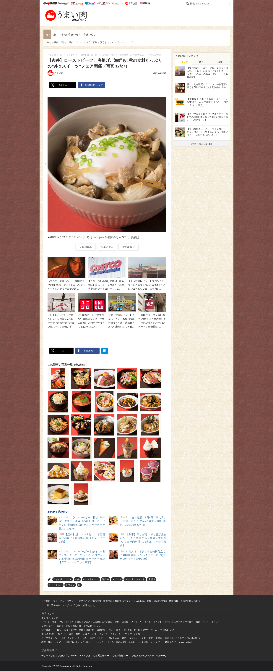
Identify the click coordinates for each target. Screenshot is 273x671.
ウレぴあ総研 (50, 3)
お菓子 (86, 634)
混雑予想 (90, 630)
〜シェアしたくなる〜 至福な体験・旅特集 (115, 642)
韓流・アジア (202, 622)
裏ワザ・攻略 (77, 630)
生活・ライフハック (70, 638)
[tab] (183, 62)
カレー (79, 42)
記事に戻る (107, 247)
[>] (168, 164)
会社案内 (45, 601)
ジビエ (131, 42)
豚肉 (56, 42)
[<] (45, 164)
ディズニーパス (167, 630)
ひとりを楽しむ (194, 638)
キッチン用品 (178, 638)
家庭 (59, 626)
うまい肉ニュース (63, 579)
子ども (67, 626)
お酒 (94, 634)
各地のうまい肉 (69, 34)
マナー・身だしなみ (110, 638)
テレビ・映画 (114, 630)
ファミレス (135, 634)
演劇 (117, 622)
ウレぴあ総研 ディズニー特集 (77, 3)
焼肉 (71, 42)
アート (168, 622)
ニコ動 (125, 622)
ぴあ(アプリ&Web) (67, 655)
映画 (79, 622)
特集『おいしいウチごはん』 (79, 642)
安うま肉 (104, 42)
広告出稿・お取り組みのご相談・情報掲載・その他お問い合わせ (168, 601)
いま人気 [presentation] (183, 62)
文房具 (159, 638)
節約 (124, 638)
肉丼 (77, 579)
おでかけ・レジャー (93, 626)
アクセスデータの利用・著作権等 (95, 601)
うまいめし (103, 3)
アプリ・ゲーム (150, 630)
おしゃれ (77, 626)
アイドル (70, 622)
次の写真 (127, 247)
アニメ (87, 622)
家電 (151, 638)
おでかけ (94, 638)
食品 (71, 634)
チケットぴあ (48, 655)
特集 (43, 642)
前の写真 (87, 247)
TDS (66, 630)
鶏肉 (63, 42)
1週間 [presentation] (219, 62)
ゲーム (147, 622)
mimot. (90, 3)
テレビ (46, 622)
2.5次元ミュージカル (102, 622)
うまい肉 (131, 3)
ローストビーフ (91, 579)
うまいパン (117, 3)
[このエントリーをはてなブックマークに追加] (104, 351)
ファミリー (47, 626)
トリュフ (70, 585)
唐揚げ (151, 579)
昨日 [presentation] (201, 62)
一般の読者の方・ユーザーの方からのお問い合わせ (70, 605)
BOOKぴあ (84, 655)
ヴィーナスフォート (135, 579)
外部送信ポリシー (124, 601)
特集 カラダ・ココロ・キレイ (178, 642)
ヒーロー (215, 622)
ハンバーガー (118, 42)
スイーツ (116, 579)
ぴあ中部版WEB (120, 655)
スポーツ (178, 622)
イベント (158, 622)
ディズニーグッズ (132, 630)
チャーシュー (55, 585)
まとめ (58, 642)
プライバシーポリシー (64, 601)
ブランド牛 (91, 42)
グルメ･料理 (47, 634)
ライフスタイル (49, 638)
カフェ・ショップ (118, 634)
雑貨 (167, 638)
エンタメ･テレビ (49, 618)
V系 (61, 622)
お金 (85, 638)
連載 (50, 642)
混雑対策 (101, 630)
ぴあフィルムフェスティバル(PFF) (148, 655)
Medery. (145, 3)
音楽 (54, 622)
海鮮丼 (105, 579)
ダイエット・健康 (137, 638)
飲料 (78, 634)
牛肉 (49, 42)
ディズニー (47, 630)
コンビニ (103, 634)
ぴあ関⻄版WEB (101, 655)
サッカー (189, 622)
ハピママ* (63, 3)
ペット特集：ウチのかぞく (150, 642)
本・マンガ (136, 622)
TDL (59, 630)
